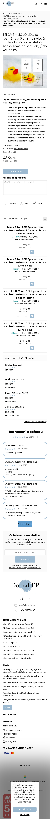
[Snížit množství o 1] (18, 252)
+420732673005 (27, 610)
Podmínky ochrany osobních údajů (18, 650)
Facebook (21, 599)
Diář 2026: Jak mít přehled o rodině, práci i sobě (24, 682)
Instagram (28, 599)
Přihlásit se (25, 559)
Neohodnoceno (21, 149)
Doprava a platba (10, 642)
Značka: (9, 152)
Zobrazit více (25, 524)
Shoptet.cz (25, 765)
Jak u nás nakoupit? (11, 646)
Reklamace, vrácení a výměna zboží (19, 632)
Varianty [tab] (13, 218)
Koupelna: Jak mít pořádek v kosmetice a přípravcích (21, 694)
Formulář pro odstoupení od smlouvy (19, 654)
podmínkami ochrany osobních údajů (25, 568)
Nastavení (24, 814)
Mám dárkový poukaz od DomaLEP (18, 624)
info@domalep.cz (27, 605)
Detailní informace (11, 145)
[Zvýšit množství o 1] (26, 252)
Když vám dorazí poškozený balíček (18, 628)
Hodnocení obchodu (25, 432)
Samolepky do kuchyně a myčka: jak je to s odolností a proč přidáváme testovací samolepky (25, 670)
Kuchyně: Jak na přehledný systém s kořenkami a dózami (25, 701)
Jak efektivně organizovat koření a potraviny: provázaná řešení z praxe (23, 677)
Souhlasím (26, 809)
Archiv (7, 707)
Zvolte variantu (15, 171)
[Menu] (45, 3)
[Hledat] (36, 4)
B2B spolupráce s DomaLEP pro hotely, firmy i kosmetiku (22, 637)
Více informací (25, 802)
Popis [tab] (24, 218)
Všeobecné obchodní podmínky (17, 658)
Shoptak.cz (39, 790)
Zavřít (41, 210)
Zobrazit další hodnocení (35, 421)
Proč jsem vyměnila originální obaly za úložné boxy (23, 687)
